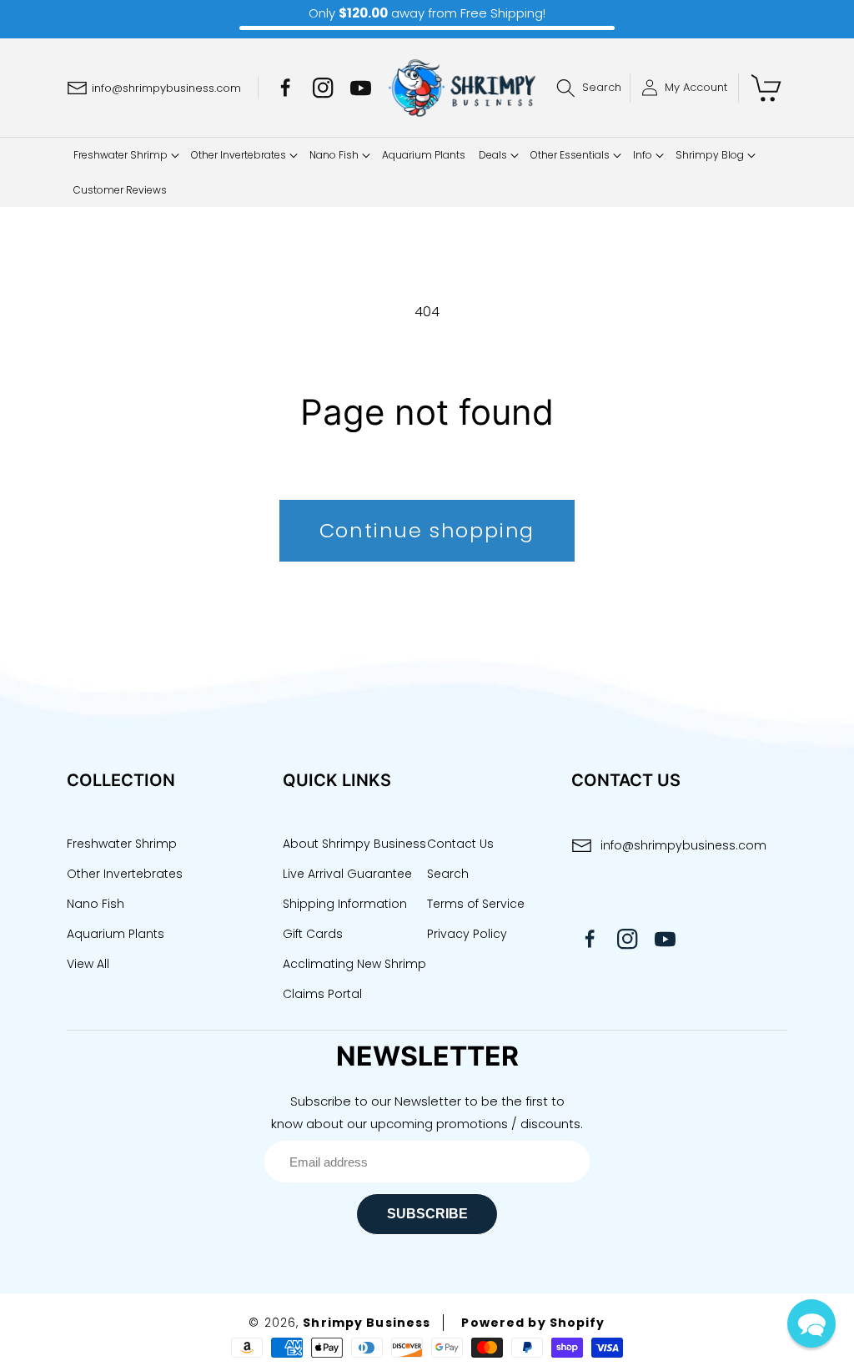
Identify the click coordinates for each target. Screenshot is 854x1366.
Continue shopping (427, 530)
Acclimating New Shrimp (354, 963)
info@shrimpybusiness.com (683, 845)
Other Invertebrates (125, 873)
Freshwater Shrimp (122, 843)
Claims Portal (322, 993)
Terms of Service (476, 903)
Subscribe (427, 1214)
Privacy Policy (467, 933)
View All (88, 963)
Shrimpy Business (366, 1322)
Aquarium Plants (115, 933)
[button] (592, 88)
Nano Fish (95, 903)
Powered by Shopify (533, 1322)
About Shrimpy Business (354, 843)
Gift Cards (313, 933)
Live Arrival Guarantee (347, 873)
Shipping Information (345, 903)
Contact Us (460, 843)
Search (448, 873)
